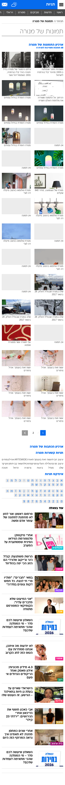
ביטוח (40, 467)
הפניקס (34, 463)
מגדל (51, 467)
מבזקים (34, 12)
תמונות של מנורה (42, 21)
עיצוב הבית (57, 459)
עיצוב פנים (57, 463)
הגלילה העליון (45, 463)
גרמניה (27, 467)
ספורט (21, 12)
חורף (27, 463)
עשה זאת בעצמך (42, 459)
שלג (61, 467)
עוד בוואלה (56, 508)
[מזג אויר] (14, 4)
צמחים (5, 459)
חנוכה (5, 467)
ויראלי (9, 12)
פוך (6, 463)
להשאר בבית (18, 463)
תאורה (30, 459)
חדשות (48, 12)
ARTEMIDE (20, 459)
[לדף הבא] (25, 433)
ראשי (60, 12)
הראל (16, 467)
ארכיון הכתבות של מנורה (46, 446)
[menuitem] (47, 13)
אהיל (11, 459)
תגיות (50, 4)
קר (3, 463)
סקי (10, 463)
